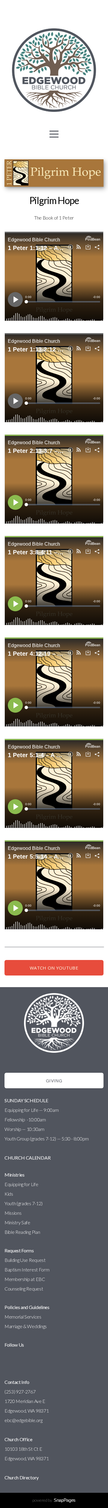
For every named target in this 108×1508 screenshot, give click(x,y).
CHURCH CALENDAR (27, 1157)
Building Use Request (25, 1260)
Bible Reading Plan (22, 1232)
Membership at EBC (24, 1279)
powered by (54, 1500)
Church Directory (21, 1477)
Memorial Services (22, 1316)
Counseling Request (23, 1288)
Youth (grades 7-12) (23, 1203)
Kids (8, 1194)
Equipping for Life (21, 1184)
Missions (12, 1213)
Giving (54, 1080)
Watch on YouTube (54, 968)
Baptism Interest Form (26, 1269)
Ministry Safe (17, 1222)
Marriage (13, 1326)
